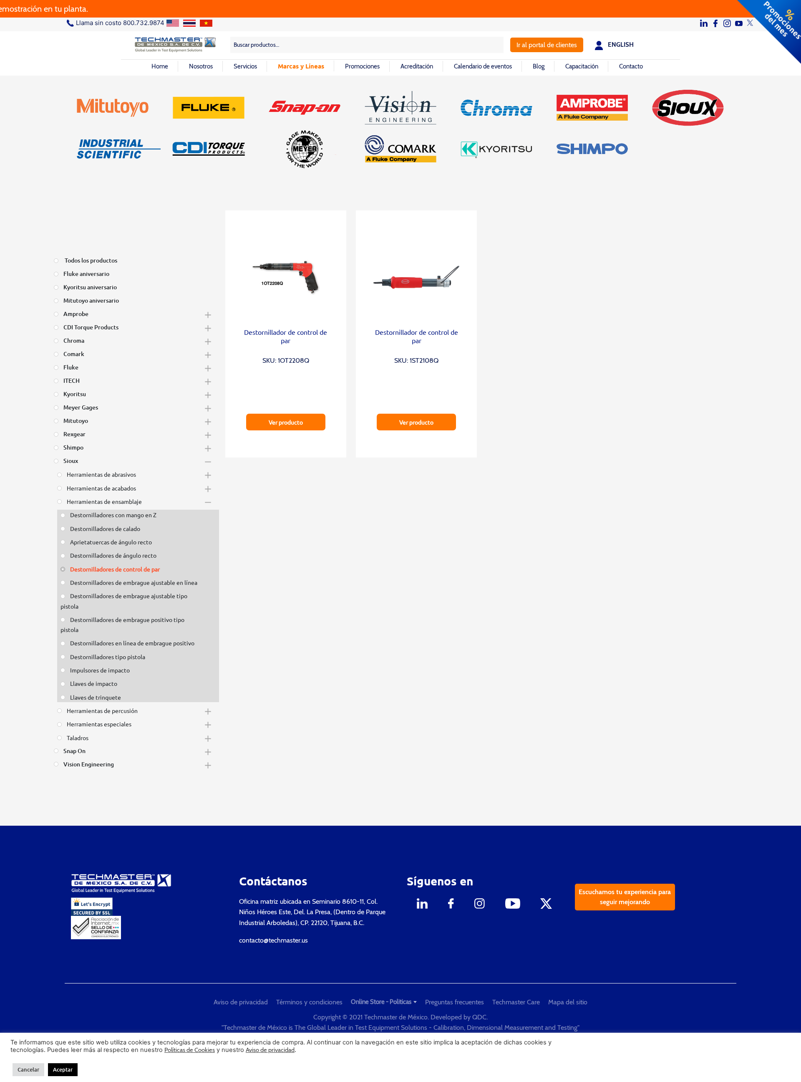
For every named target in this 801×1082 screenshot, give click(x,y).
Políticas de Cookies (189, 1050)
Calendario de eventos (483, 66)
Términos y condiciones (309, 1002)
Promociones (362, 66)
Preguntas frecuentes (454, 1002)
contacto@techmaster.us (273, 940)
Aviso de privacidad (241, 1002)
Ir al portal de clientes (546, 45)
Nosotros (201, 66)
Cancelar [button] (28, 1069)
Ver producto (286, 422)
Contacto (631, 66)
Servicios (245, 66)
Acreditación (416, 66)
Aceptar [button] (63, 1069)
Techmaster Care (516, 1002)
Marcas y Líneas (301, 66)
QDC (479, 1017)
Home (159, 66)
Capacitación (581, 66)
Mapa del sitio (567, 1002)
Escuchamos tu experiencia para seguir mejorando (625, 897)
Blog (538, 66)
